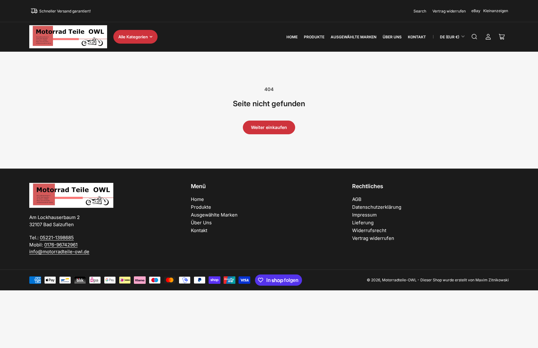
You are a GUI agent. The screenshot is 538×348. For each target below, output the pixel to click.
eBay (475, 10)
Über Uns (392, 37)
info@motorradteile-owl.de (59, 252)
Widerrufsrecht (369, 230)
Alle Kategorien (133, 36)
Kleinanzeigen (496, 10)
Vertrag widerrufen (449, 11)
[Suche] (474, 37)
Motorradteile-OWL (399, 280)
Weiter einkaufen (269, 127)
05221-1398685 (57, 238)
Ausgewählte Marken (353, 37)
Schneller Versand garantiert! (65, 11)
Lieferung (363, 223)
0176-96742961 (61, 245)
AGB (356, 199)
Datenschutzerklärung (376, 207)
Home (292, 37)
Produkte (314, 37)
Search (419, 11)
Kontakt (417, 37)
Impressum (364, 215)
